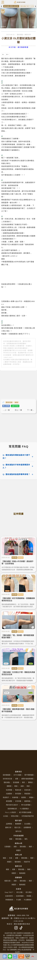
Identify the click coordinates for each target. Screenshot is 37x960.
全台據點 (27, 824)
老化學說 (29, 892)
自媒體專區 (27, 827)
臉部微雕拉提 (12, 809)
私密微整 (9, 790)
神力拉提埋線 (25, 805)
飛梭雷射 (27, 794)
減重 (16, 779)
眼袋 (15, 786)
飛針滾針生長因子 (12, 805)
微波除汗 (6, 797)
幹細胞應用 (9, 900)
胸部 (30, 847)
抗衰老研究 (9, 896)
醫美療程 (18, 862)
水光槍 (5, 816)
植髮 (10, 839)
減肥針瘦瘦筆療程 (27, 779)
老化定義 (19, 892)
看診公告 (17, 827)
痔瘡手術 (27, 862)
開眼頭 (9, 786)
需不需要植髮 (29, 775)
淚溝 (22, 786)
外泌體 (18, 900)
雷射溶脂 (9, 402)
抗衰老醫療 (20, 896)
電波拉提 (18, 790)
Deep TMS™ (9, 892)
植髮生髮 (7, 881)
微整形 (18, 850)
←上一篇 (6, 410)
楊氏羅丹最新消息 (19, 1)
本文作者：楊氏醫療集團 (18, 47)
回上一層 (18, 410)
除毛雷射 (18, 794)
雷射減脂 (20, 34)
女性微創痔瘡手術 (27, 816)
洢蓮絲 (31, 797)
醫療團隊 (18, 824)
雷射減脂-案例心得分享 (11, 6)
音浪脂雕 (16, 782)
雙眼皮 (30, 782)
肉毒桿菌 (15, 797)
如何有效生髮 (7, 779)
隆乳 (23, 782)
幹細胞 (29, 896)
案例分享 (28, 34)
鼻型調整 (9, 801)
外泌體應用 (27, 900)
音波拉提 (27, 790)
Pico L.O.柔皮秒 (10, 812)
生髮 (10, 858)
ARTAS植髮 (17, 775)
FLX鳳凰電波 (24, 809)
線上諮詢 (6, 406)
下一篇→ (30, 410)
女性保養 (18, 801)
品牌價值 (9, 824)
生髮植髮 (7, 847)
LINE (11, 954)
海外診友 (18, 831)
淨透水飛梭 (14, 816)
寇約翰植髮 (6, 775)
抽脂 (16, 402)
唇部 (28, 786)
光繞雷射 (9, 794)
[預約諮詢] (5, 956)
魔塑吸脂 (27, 801)
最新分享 (8, 827)
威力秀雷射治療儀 (25, 812)
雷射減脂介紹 (24, 6)
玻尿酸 (23, 797)
